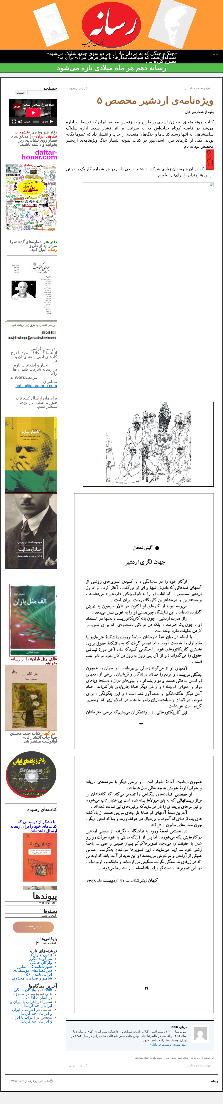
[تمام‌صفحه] (14, 121)
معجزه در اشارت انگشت (32, 996)
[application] (33, 112)
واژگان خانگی (41, 962)
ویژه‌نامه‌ (195, 1057)
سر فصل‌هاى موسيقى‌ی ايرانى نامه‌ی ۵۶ (32, 972)
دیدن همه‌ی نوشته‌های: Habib (166, 1044)
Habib (47, 990)
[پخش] (51, 121)
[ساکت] (20, 121)
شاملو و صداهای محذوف (32, 978)
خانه (215, 53)
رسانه (214, 1081)
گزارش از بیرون (76, 88)
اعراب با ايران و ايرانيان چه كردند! (31, 1004)
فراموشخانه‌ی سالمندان (199, 88)
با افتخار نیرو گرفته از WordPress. (30, 1081)
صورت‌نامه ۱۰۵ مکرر (34, 966)
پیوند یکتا (157, 1057)
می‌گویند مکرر (40, 958)
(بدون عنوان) (41, 955)
